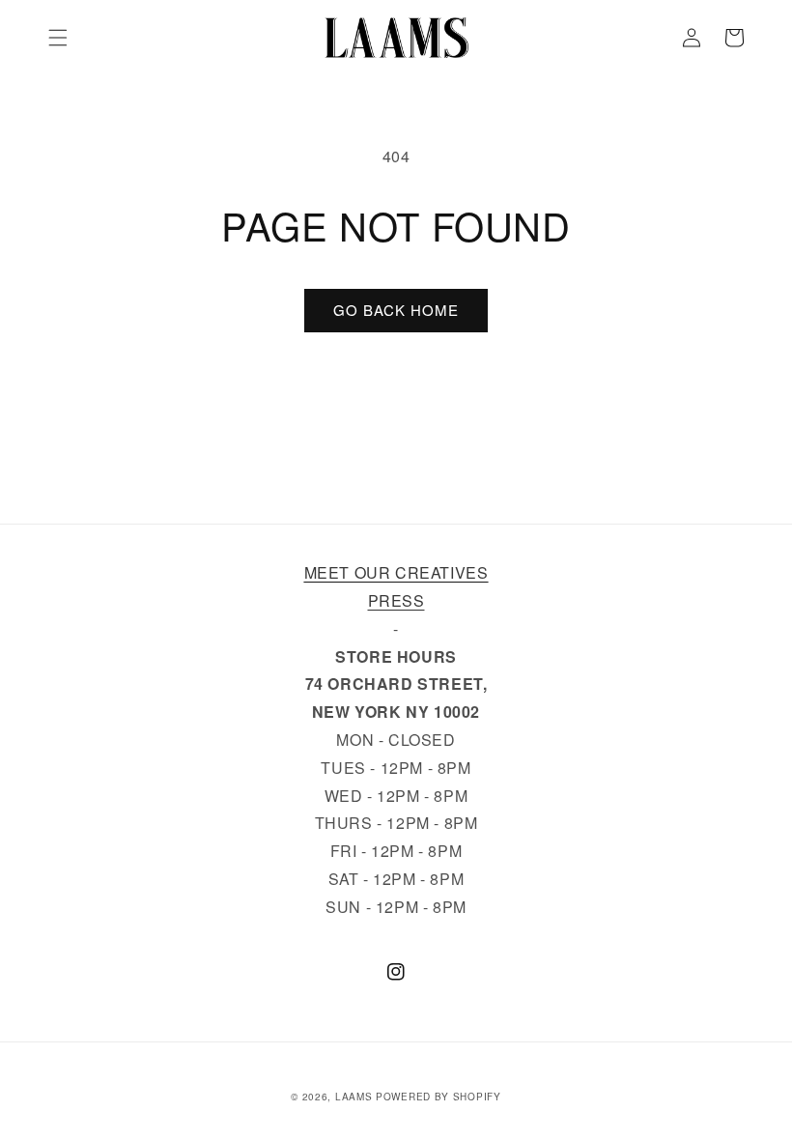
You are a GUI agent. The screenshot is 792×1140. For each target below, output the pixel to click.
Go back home (396, 309)
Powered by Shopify (438, 1096)
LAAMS (354, 1096)
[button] (58, 37)
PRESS (396, 600)
